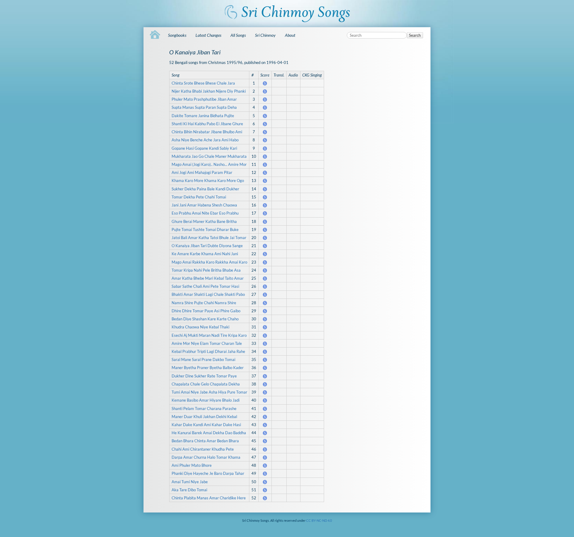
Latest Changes (208, 35)
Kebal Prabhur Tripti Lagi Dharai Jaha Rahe (208, 351)
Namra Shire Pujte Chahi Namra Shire (204, 302)
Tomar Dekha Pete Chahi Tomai (199, 197)
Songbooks (177, 35)
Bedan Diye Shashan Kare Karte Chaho (205, 318)
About (290, 35)
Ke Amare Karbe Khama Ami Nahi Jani (205, 253)
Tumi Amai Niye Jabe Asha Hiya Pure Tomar (209, 392)
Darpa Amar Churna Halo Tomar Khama (206, 457)
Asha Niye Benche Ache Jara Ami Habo (205, 139)
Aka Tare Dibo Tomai (189, 489)
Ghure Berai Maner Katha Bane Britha (204, 221)
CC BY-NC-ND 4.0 (319, 520)
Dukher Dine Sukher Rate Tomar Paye (204, 376)
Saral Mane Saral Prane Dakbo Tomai (203, 359)
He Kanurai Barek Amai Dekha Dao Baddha (209, 432)
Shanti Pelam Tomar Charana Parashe (204, 408)
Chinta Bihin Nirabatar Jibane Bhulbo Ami (207, 131)
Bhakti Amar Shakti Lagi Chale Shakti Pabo (208, 294)
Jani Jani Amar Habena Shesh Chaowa (204, 205)
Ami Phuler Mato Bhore (192, 465)
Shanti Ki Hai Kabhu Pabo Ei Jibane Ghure (207, 123)
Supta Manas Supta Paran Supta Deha (204, 107)
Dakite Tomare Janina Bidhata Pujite (203, 115)
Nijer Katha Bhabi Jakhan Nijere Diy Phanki (209, 91)
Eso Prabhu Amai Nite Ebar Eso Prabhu (205, 213)
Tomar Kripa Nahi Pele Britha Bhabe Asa (206, 270)
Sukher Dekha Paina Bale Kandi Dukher (205, 188)
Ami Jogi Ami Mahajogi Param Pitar (202, 172)
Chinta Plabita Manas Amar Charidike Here (209, 497)
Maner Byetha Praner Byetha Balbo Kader (208, 367)
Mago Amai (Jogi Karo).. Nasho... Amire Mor (209, 164)
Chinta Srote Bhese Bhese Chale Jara (203, 83)
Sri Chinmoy (265, 35)
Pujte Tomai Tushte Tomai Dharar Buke (205, 229)
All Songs (238, 35)
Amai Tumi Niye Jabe (190, 481)
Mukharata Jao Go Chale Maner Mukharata (209, 156)
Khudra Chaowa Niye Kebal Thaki (200, 327)
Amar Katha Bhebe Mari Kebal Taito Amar (208, 278)
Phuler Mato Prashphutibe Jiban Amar (204, 99)
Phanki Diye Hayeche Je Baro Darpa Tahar (208, 473)
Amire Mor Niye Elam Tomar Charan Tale (207, 343)
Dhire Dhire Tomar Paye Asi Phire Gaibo (206, 310)
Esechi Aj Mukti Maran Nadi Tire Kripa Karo (209, 335)
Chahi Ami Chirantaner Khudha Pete (203, 449)
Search (415, 35)
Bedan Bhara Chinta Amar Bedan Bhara (205, 440)
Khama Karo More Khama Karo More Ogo (208, 180)
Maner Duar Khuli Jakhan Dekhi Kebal (204, 416)
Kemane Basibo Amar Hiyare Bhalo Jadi (205, 400)
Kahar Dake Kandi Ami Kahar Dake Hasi (206, 424)
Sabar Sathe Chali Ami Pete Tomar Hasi (205, 286)
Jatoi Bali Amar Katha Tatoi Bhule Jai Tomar (209, 237)
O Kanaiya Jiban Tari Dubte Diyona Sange (207, 245)
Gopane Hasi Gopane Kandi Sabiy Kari (204, 148)
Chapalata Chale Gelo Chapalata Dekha (206, 384)
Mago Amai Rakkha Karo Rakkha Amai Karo (209, 262)
